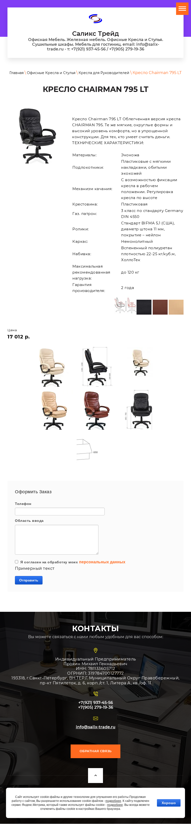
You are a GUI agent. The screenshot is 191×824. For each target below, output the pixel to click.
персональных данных (102, 562)
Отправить (28, 580)
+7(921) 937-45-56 (95, 702)
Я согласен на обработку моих (71, 562)
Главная (16, 73)
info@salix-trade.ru (95, 727)
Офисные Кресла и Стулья (51, 73)
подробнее (113, 801)
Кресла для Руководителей (104, 73)
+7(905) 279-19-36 (95, 707)
